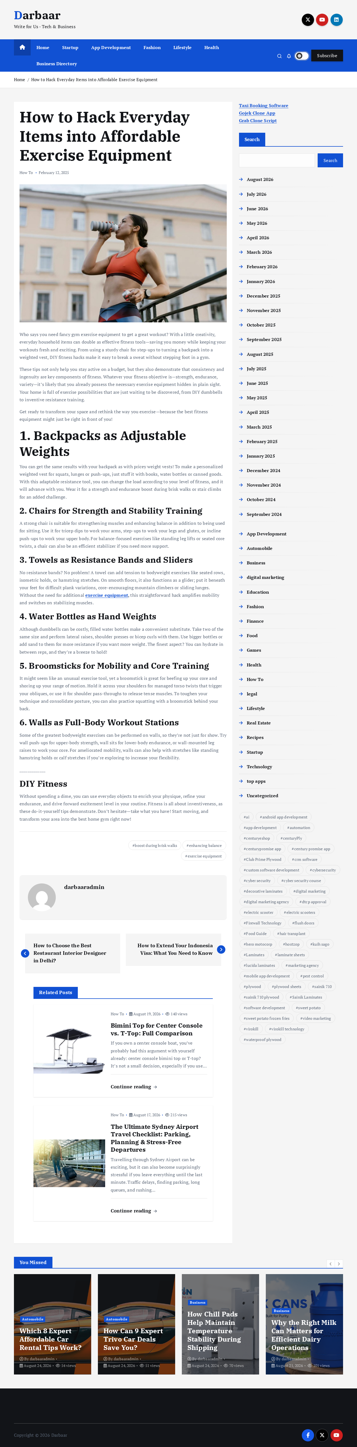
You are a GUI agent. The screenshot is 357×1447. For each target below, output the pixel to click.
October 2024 (261, 499)
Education (258, 592)
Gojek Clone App (257, 113)
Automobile (260, 548)
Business (256, 563)
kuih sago (321, 944)
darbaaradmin (84, 887)
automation (300, 827)
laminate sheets (291, 954)
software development (265, 1007)
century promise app (312, 848)
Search (252, 139)
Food (252, 635)
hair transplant (292, 933)
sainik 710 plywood (262, 997)
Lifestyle (182, 47)
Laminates (255, 954)
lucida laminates (260, 965)
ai (247, 817)
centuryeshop (258, 838)
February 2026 (262, 267)
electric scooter (259, 912)
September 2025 (264, 339)
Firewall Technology (263, 923)
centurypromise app (263, 848)
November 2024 (264, 485)
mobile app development (268, 976)
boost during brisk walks (156, 845)
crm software (306, 859)
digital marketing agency (267, 901)
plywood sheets (287, 986)
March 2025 (259, 427)
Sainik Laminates (307, 997)
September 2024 (264, 514)
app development (261, 827)
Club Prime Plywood (263, 859)
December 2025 (263, 296)
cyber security (258, 880)
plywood (253, 986)
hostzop (292, 944)
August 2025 (260, 354)
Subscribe (327, 55)
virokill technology (287, 1028)
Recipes (255, 737)
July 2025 (256, 369)
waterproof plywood (263, 1039)
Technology (259, 767)
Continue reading (132, 1086)
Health (211, 47)
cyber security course (302, 880)
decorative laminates (264, 891)
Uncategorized (262, 796)
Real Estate (259, 723)
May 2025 (257, 398)
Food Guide (256, 933)
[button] (331, 1264)
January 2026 (261, 281)
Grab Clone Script (258, 120)
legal (252, 694)
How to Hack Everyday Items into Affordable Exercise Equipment (94, 79)
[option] (52, 1324)
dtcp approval (314, 901)
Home (43, 47)
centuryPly (292, 838)
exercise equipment (106, 595)
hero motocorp (259, 944)
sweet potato (309, 1007)
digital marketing (265, 577)
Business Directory (57, 64)
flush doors (304, 923)
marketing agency (303, 965)
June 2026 (257, 209)
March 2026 (259, 252)
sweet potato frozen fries (268, 1018)
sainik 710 (323, 986)
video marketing (317, 1018)
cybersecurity (324, 870)
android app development (285, 817)
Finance (255, 621)
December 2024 (263, 470)
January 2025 (261, 456)
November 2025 (264, 310)
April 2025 (258, 412)
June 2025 (257, 383)
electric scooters (300, 912)
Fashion (152, 47)
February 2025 (262, 441)
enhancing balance (205, 845)
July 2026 (256, 194)
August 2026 (260, 179)
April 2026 (258, 238)
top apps (256, 781)
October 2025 (261, 325)
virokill (252, 1028)
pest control (313, 976)
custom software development (272, 870)
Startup (70, 47)
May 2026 (257, 223)
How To (26, 172)
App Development (111, 47)
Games (254, 650)
